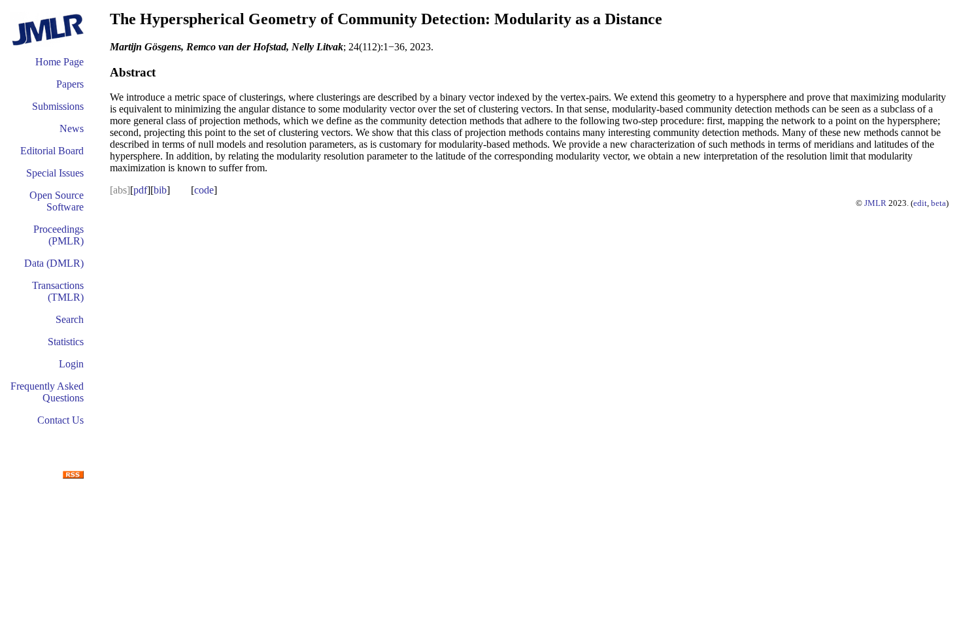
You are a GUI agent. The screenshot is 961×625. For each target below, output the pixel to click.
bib (160, 189)
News (71, 128)
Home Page (59, 61)
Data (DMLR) (54, 263)
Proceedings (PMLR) (58, 235)
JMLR (875, 203)
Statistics (66, 341)
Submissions (58, 106)
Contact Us (60, 420)
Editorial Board (52, 150)
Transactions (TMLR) (58, 291)
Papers (70, 84)
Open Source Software (56, 201)
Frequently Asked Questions (47, 391)
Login (71, 363)
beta (938, 203)
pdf (140, 189)
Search (70, 319)
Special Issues (55, 172)
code (204, 189)
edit (920, 203)
